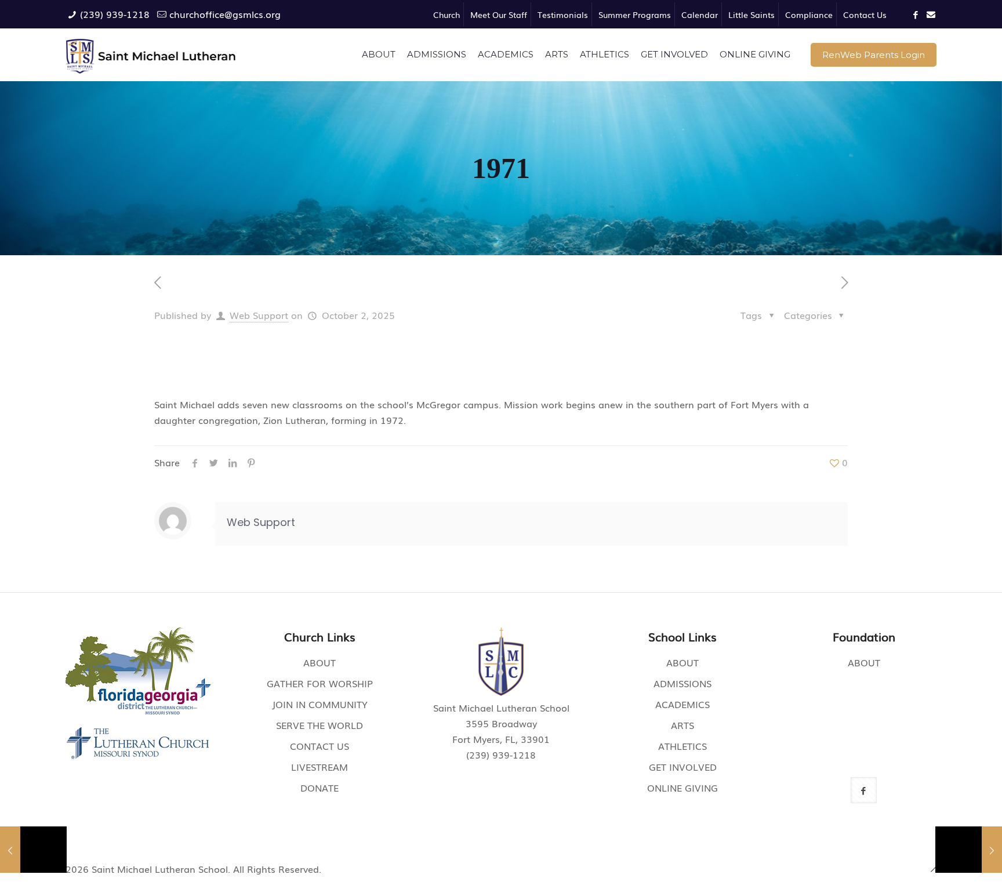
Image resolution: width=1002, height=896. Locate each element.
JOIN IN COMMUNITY (320, 704)
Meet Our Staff (498, 14)
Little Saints (751, 14)
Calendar (699, 14)
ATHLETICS (682, 746)
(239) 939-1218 (115, 14)
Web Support (259, 315)
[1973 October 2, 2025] (968, 849)
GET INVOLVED (683, 767)
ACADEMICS (682, 704)
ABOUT (319, 662)
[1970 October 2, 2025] (33, 849)
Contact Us (865, 14)
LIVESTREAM (319, 767)
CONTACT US (319, 746)
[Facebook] (916, 14)
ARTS (682, 725)
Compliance (809, 14)
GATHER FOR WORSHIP (320, 683)
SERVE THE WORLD (319, 725)
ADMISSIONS (682, 683)
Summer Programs (634, 14)
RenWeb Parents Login (873, 54)
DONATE (319, 788)
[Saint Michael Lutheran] (151, 54)
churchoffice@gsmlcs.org (225, 14)
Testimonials (563, 14)
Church (446, 14)
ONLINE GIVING (682, 788)
